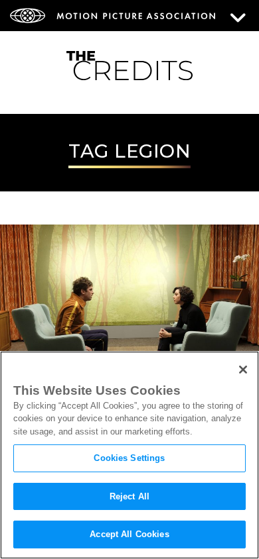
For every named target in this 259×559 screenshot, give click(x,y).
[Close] (243, 369)
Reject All (129, 496)
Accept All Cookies (129, 534)
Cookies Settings (129, 458)
